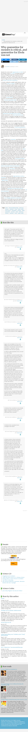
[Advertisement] (14, 16)
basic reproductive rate (18, 115)
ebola (6, 207)
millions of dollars (11, 83)
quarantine (13, 139)
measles (19, 210)
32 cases (13, 73)
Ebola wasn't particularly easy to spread (11, 113)
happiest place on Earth (18, 72)
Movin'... (3, 598)
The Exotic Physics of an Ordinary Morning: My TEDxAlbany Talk (12, 684)
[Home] (9, 35)
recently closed (9, 97)
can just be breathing (19, 158)
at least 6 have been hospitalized (10, 80)
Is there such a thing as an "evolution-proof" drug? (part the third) (13, 635)
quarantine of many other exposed (15, 188)
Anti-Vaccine (8, 210)
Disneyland (14, 210)
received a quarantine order (10, 100)
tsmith (3, 40)
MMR (23, 210)
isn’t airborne (12, 168)
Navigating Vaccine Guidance (8, 576)
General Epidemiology (13, 207)
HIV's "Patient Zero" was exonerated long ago (12, 647)
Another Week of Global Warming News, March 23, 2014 (14, 699)
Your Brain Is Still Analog (7, 580)
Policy (15, 209)
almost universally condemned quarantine (10, 166)
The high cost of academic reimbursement (11, 610)
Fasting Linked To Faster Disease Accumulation (12, 578)
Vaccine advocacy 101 (6, 622)
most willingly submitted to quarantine (12, 198)
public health (21, 209)
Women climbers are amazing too (9, 669)
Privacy (22, 720)
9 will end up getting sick (20, 127)
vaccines (13, 211)
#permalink (19, 247)
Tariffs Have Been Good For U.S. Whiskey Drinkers (13, 577)
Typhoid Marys (4, 180)
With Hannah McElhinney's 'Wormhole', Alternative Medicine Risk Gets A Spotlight (13, 582)
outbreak (12, 209)
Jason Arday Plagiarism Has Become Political (12, 590)
